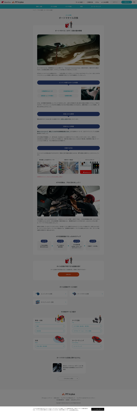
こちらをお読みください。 (74, 409)
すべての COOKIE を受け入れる (97, 409)
